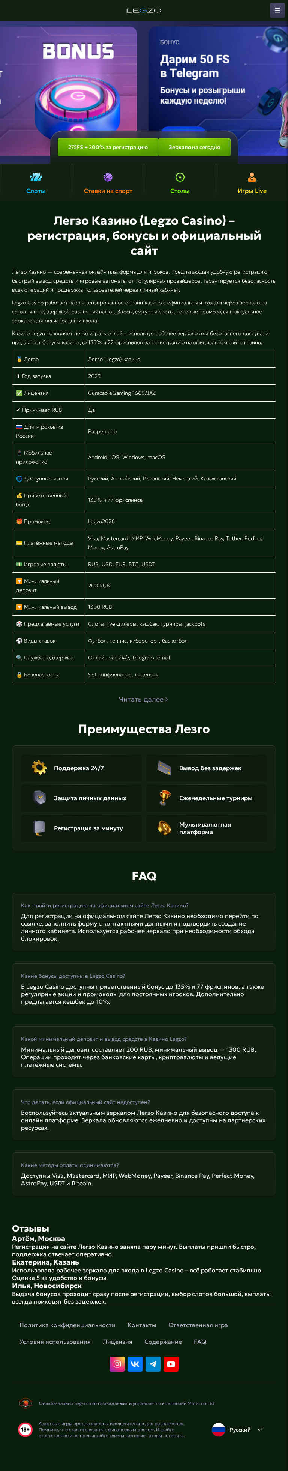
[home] (144, 10)
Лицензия (117, 1341)
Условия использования (55, 1341)
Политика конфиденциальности (68, 1325)
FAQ (200, 1341)
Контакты (142, 1325)
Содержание (163, 1341)
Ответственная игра (198, 1325)
